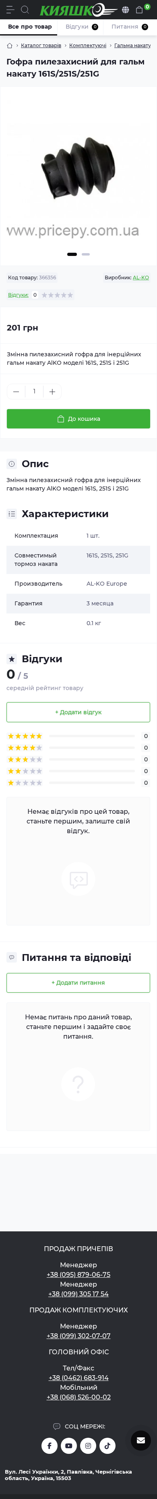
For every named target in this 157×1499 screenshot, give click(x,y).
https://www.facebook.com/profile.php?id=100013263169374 (49, 1446)
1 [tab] (72, 254)
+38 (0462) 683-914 (79, 1378)
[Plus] (52, 391)
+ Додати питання (78, 982)
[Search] (25, 10)
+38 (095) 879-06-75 (78, 1275)
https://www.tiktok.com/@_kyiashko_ (107, 1446)
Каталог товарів (41, 45)
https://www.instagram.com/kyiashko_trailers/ (88, 1446)
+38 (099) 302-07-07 (79, 1336)
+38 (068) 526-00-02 (79, 1397)
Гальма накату (132, 45)
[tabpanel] (78, 174)
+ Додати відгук (78, 712)
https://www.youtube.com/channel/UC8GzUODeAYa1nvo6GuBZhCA (69, 1446)
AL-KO (141, 277)
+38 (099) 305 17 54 (78, 1294)
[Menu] (10, 10)
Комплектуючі (87, 45)
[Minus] (16, 391)
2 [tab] (86, 254)
